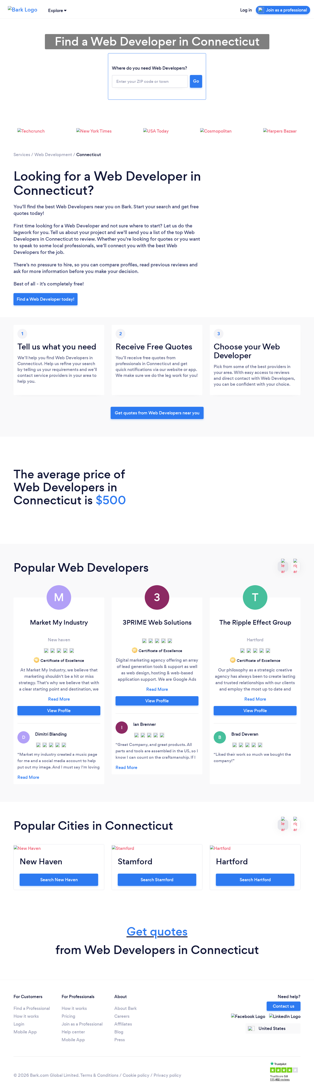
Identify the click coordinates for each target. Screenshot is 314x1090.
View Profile (59, 711)
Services (21, 155)
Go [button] (196, 81)
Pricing (68, 1016)
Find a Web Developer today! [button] (45, 299)
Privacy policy (167, 1075)
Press (119, 1040)
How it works (26, 1016)
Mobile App (25, 1032)
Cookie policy (136, 1075)
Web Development (53, 155)
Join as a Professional (82, 1024)
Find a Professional (31, 1008)
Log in (246, 10)
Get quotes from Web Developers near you (157, 413)
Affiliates (123, 1024)
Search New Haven (59, 880)
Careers (122, 1016)
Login (18, 1024)
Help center (73, 1032)
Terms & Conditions (99, 1075)
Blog (118, 1032)
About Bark (125, 1008)
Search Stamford (157, 880)
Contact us (283, 1006)
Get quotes (157, 931)
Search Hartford (255, 880)
